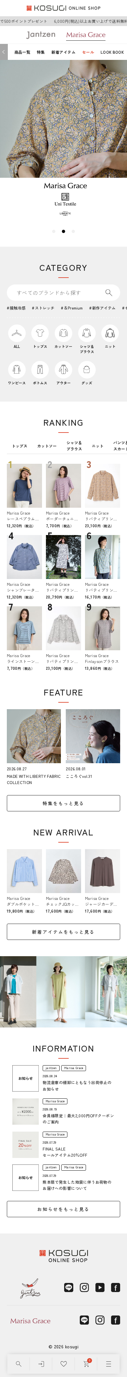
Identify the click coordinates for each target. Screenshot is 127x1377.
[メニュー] (108, 1364)
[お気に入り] (63, 1364)
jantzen (51, 1068)
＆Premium (73, 307)
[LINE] (68, 1287)
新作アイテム (104, 307)
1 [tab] (53, 231)
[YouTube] (100, 1287)
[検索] (18, 1364)
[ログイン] (41, 1364)
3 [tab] (73, 231)
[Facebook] (115, 1287)
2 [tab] (63, 231)
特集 (41, 52)
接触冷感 (17, 307)
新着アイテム (63, 52)
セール (88, 52)
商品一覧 (22, 52)
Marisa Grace (73, 1068)
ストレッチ (44, 307)
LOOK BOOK (112, 52)
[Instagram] (84, 1287)
